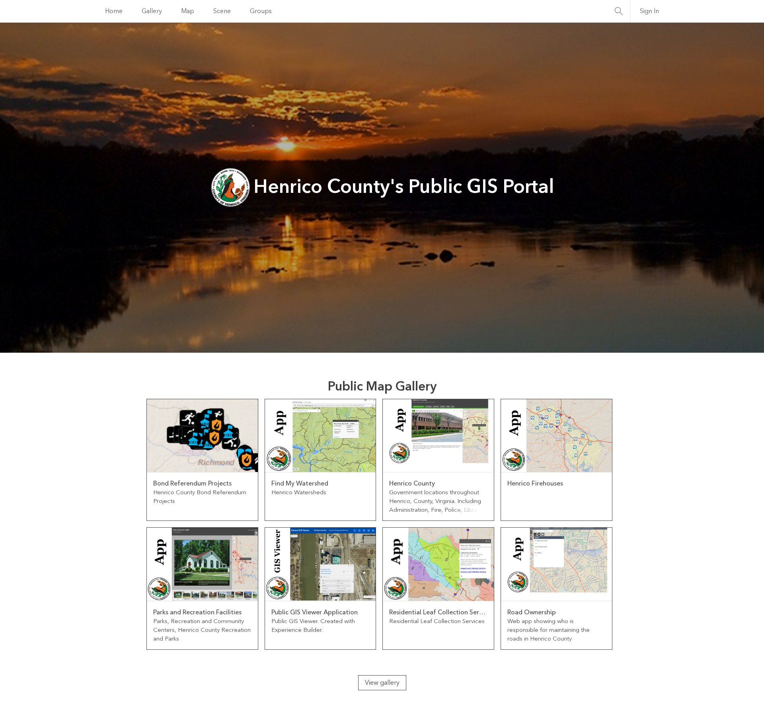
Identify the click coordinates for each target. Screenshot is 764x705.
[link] (202, 460)
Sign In (649, 11)
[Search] (619, 11)
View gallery (382, 682)
